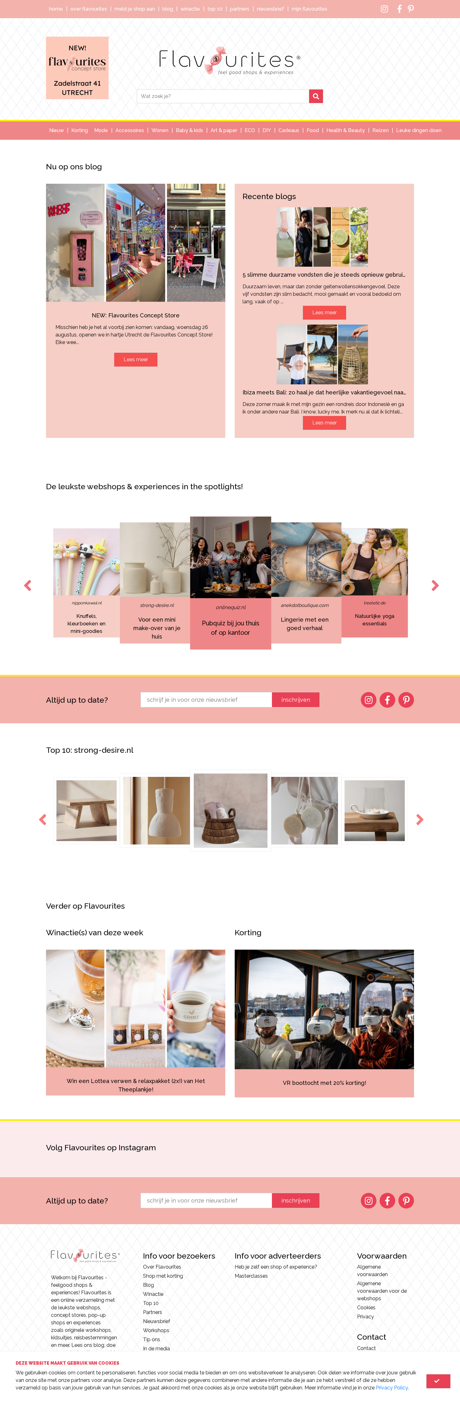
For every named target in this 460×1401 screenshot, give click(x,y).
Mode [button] (101, 130)
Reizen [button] (380, 130)
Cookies (366, 1308)
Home (56, 9)
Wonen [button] (159, 130)
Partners (239, 9)
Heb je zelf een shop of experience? (276, 1267)
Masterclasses (251, 1276)
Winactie (190, 9)
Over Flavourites (88, 9)
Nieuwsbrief (270, 9)
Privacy (365, 1317)
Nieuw (56, 130)
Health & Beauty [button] (345, 130)
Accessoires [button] (129, 130)
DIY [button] (267, 130)
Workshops (156, 1330)
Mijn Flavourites (309, 9)
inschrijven (295, 699)
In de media (156, 1349)
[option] (86, 582)
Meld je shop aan (135, 9)
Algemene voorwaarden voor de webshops (382, 1290)
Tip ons (151, 1339)
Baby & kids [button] (189, 130)
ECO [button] (250, 130)
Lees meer (136, 359)
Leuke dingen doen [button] (419, 130)
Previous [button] (26, 580)
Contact (366, 1348)
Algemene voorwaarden (372, 1270)
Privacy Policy (392, 1388)
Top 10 (214, 9)
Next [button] (434, 580)
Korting (79, 130)
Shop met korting (163, 1276)
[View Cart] (438, 1381)
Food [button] (313, 130)
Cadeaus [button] (289, 130)
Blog (167, 9)
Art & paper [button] (224, 130)
